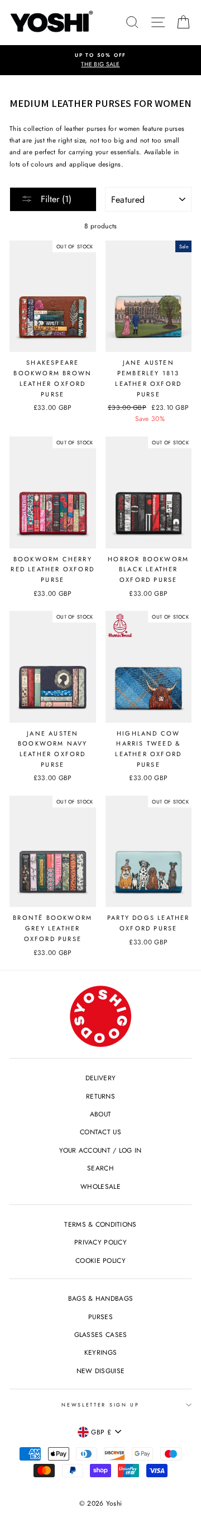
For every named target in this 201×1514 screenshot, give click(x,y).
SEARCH (100, 1168)
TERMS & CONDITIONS (100, 1224)
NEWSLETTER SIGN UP (100, 1404)
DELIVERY (100, 1077)
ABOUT (101, 1114)
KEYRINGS (100, 1352)
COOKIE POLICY (100, 1260)
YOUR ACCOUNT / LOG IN (100, 1150)
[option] (100, 60)
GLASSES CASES (100, 1334)
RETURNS (100, 1096)
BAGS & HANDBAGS (100, 1298)
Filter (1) (54, 199)
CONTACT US (100, 1131)
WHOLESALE (100, 1186)
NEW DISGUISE (100, 1370)
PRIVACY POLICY (100, 1242)
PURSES (100, 1316)
